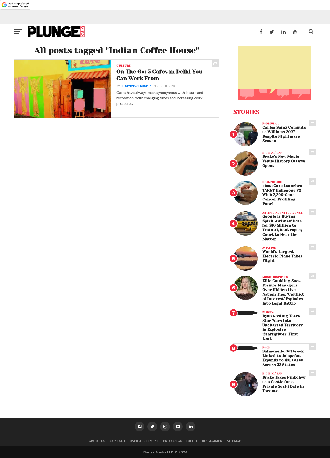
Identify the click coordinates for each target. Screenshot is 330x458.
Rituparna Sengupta (136, 86)
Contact (117, 441)
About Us (97, 441)
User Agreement (144, 441)
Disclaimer (212, 441)
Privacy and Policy (180, 441)
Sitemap (234, 441)
